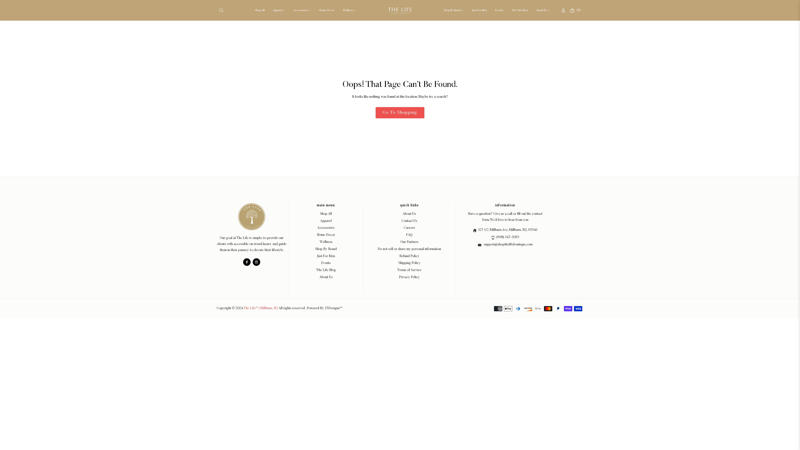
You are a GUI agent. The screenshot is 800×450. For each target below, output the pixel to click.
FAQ (409, 235)
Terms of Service (409, 270)
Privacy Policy (409, 277)
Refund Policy (409, 256)
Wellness (326, 242)
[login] (563, 10)
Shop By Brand (326, 249)
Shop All (326, 214)
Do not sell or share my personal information (409, 249)
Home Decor (326, 235)
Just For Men (326, 256)
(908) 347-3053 (507, 237)
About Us (326, 277)
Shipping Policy (409, 263)
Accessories (326, 228)
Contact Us (409, 221)
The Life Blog (326, 270)
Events (326, 263)
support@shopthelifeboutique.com (507, 244)
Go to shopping (400, 113)
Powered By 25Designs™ (324, 308)
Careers (409, 228)
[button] (221, 10)
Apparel (326, 221)
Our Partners (409, 242)
